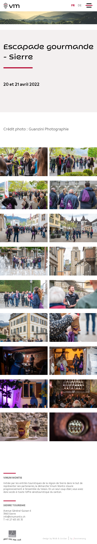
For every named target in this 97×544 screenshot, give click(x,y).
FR (73, 5)
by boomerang (78, 538)
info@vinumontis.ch (14, 517)
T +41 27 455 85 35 (13, 520)
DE (79, 5)
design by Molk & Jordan (55, 538)
